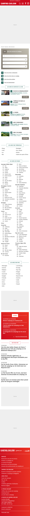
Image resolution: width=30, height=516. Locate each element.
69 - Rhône (5, 182)
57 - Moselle (6, 240)
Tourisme (6, 46)
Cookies (3, 482)
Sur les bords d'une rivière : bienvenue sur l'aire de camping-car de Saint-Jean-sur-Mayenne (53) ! (14, 365)
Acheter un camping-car (7, 460)
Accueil (2, 46)
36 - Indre (5, 216)
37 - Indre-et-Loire (7, 218)
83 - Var (19, 254)
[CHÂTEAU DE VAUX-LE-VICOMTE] (5, 103)
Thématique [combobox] (6, 66)
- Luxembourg (18, 265)
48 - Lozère (19, 224)
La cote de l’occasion (6, 462)
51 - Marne (5, 235)
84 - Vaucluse (20, 256)
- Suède (17, 280)
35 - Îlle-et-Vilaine (7, 207)
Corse (2, 223)
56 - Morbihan (6, 209)
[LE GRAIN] (5, 113)
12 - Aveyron (20, 213)
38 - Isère (5, 177)
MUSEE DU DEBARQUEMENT (20, 91)
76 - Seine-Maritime (22, 182)
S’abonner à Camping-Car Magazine (10, 473)
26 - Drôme (5, 172)
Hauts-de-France (5, 243)
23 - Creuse (19, 191)
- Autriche (3, 267)
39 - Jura (5, 194)
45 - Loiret (5, 221)
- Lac (2, 152)
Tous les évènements (21, 336)
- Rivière (17, 152)
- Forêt (2, 150)
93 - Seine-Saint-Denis (22, 167)
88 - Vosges (5, 241)
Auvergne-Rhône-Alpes (7, 164)
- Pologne (17, 271)
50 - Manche (20, 179)
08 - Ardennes (6, 227)
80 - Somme (6, 251)
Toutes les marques (6, 478)
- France (3, 280)
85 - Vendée (20, 241)
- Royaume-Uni (19, 276)
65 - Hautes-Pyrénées (22, 219)
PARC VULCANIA (17, 132)
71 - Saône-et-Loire (7, 197)
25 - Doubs (5, 191)
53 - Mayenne (20, 238)
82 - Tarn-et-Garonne (22, 231)
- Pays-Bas (18, 269)
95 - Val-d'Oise (20, 169)
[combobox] (16, 56)
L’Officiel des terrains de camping (9, 491)
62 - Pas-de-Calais (7, 250)
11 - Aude (19, 211)
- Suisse (17, 282)
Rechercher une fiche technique (9, 464)
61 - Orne (19, 181)
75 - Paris (19, 164)
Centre (2, 211)
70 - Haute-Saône (7, 192)
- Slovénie (17, 278)
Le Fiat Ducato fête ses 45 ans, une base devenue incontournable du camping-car (14, 373)
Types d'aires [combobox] (6, 59)
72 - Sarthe (19, 239)
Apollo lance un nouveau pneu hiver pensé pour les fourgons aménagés (14, 380)
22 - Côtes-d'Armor (7, 204)
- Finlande (3, 278)
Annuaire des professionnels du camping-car (12, 466)
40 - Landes (20, 199)
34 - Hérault (20, 221)
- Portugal (17, 274)
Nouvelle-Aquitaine (20, 184)
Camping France (5, 493)
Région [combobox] (5, 63)
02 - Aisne (5, 245)
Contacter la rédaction (6, 507)
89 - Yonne (5, 200)
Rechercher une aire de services (9, 458)
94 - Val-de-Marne (21, 171)
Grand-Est (3, 225)
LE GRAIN (15, 112)
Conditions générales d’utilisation (9, 483)
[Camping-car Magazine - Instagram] (28, 3)
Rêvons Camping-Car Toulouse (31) (12, 320)
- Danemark (4, 274)
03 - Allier (5, 167)
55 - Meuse (5, 238)
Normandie (18, 174)
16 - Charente (20, 186)
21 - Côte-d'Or (6, 189)
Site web (25, 97)
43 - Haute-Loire (7, 174)
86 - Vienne (20, 206)
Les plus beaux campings (7, 495)
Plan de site (4, 480)
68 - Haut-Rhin (6, 231)
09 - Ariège (19, 209)
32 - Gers (19, 216)
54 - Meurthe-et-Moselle (9, 236)
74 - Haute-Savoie (7, 175)
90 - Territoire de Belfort (9, 199)
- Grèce (3, 282)
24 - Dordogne (20, 194)
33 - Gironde (20, 196)
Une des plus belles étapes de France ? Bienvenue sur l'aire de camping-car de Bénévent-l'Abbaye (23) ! (13, 348)
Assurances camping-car (15, 0)
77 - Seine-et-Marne (22, 166)
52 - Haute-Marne (7, 233)
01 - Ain (4, 166)
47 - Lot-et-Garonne (21, 201)
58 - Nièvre (5, 196)
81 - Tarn (19, 229)
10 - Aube (5, 228)
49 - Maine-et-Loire (21, 236)
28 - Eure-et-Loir (7, 214)
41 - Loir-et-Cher (7, 219)
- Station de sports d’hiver (21, 154)
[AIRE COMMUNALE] (5, 123)
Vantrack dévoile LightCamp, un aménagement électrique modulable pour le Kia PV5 (14, 357)
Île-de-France (4, 253)
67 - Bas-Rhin (6, 230)
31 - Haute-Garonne (22, 218)
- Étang (3, 148)
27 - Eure (19, 177)
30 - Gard (19, 214)
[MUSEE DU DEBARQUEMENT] (5, 92)
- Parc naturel (18, 150)
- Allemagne (4, 265)
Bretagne (3, 202)
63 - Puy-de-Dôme (7, 180)
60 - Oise (5, 248)
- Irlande (3, 284)
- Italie (2, 286)
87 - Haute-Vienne (21, 198)
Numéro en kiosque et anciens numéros (11, 471)
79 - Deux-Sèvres (21, 193)
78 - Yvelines (20, 172)
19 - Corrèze (20, 189)
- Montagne (18, 148)
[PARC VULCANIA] (5, 133)
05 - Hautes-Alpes (21, 253)
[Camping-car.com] (8, 3)
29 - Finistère (6, 206)
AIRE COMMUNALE (18, 122)
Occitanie (17, 208)
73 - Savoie (5, 184)
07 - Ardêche (6, 169)
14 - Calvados (20, 176)
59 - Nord (5, 247)
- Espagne (3, 276)
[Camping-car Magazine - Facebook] (25, 3)
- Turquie (17, 284)
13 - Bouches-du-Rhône (22, 251)
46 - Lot (19, 222)
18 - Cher (5, 213)
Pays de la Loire (19, 233)
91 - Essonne (6, 255)
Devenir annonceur (6, 509)
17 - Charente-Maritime (22, 188)
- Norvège (17, 267)
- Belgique (3, 269)
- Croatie (3, 271)
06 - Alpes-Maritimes (22, 249)
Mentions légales (5, 485)
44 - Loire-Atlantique (22, 234)
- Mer (2, 154)
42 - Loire (5, 179)
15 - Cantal (5, 171)
